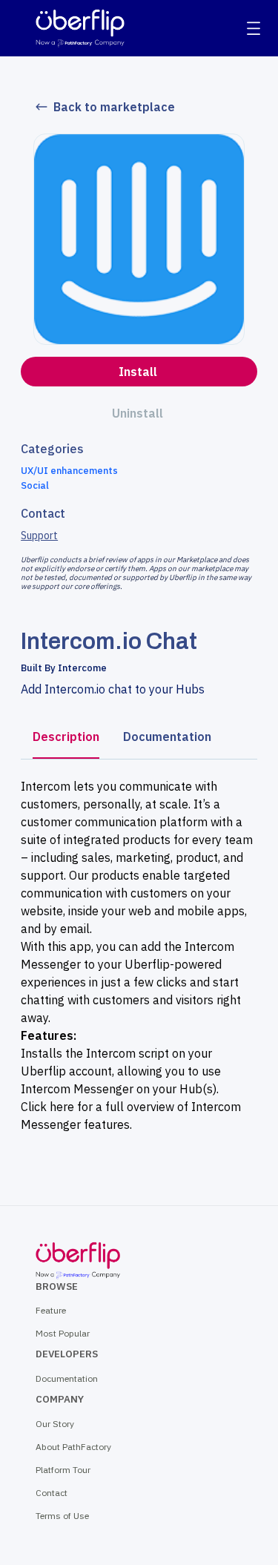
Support (39, 535)
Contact (51, 1492)
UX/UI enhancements (69, 470)
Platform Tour (63, 1469)
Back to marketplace (114, 106)
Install (138, 371)
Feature (51, 1310)
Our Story (55, 1423)
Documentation (167, 736)
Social (35, 485)
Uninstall (137, 413)
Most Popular (63, 1333)
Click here (47, 1106)
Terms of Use (62, 1515)
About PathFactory (73, 1446)
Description (66, 736)
